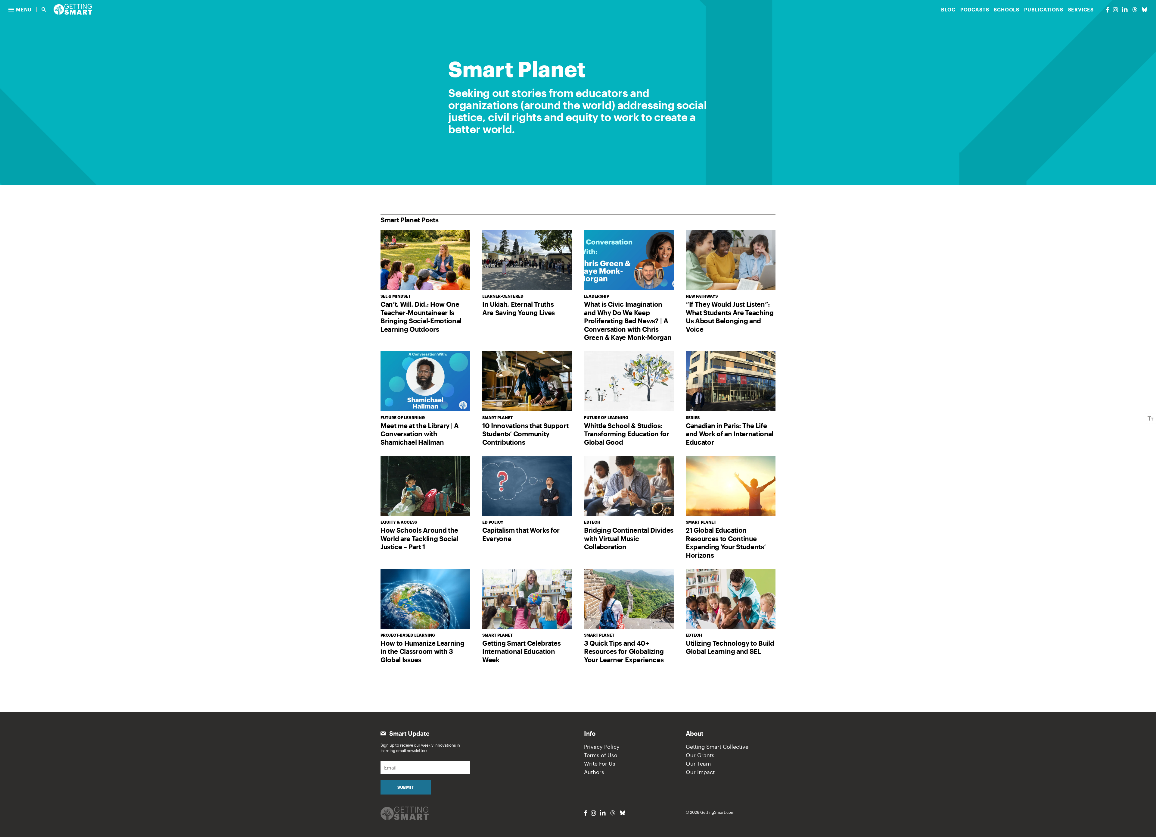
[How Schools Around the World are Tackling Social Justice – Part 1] (425, 486)
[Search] (44, 9)
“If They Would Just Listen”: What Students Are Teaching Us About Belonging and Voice (730, 316)
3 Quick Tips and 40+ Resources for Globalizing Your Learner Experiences (624, 651)
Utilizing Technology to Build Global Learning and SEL (730, 647)
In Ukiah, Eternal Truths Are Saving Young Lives (518, 308)
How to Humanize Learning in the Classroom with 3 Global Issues (422, 651)
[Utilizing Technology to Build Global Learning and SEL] (730, 599)
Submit (405, 787)
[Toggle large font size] (1150, 418)
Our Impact (700, 772)
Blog (948, 9)
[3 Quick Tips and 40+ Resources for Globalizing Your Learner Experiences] (629, 599)
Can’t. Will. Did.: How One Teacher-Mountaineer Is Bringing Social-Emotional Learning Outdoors (421, 316)
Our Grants (700, 755)
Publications (1043, 9)
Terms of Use (600, 755)
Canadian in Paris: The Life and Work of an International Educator (729, 434)
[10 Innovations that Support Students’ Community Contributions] (527, 381)
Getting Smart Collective (717, 746)
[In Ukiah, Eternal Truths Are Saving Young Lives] (527, 260)
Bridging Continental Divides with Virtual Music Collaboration (628, 538)
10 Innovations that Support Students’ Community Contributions (525, 434)
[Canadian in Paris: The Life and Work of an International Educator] (730, 381)
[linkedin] (1125, 9)
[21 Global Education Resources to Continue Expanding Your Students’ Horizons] (730, 486)
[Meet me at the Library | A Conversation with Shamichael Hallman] (425, 381)
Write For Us (599, 763)
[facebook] (1107, 10)
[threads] (1134, 9)
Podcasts (974, 9)
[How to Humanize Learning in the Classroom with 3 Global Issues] (425, 599)
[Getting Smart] (73, 9)
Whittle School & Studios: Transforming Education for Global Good (626, 434)
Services (1081, 9)
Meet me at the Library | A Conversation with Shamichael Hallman (420, 434)
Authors (594, 772)
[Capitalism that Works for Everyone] (527, 486)
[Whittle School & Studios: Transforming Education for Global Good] (629, 381)
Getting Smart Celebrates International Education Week (521, 651)
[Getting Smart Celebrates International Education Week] (527, 599)
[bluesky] (1145, 10)
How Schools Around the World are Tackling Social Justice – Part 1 (419, 538)
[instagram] (1115, 9)
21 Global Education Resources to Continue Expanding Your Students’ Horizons (726, 542)
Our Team (698, 763)
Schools (1006, 9)
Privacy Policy (602, 746)
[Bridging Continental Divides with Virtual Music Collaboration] (629, 486)
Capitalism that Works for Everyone (521, 534)
